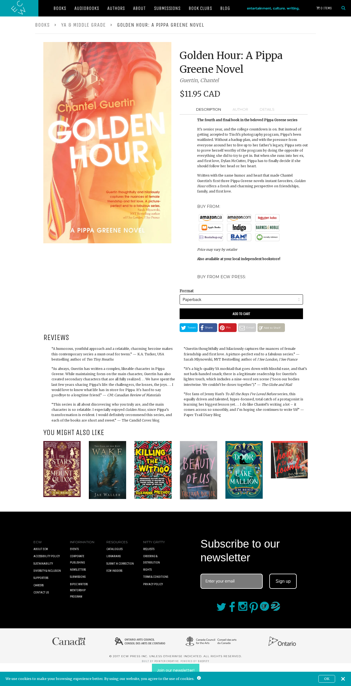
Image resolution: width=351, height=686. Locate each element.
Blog (225, 8)
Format (187, 290)
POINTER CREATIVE (166, 661)
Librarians (113, 556)
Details (267, 109)
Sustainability (43, 563)
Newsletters (78, 569)
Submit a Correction (120, 563)
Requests (148, 549)
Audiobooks (86, 8)
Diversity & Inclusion (47, 570)
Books (59, 8)
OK (326, 679)
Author (240, 109)
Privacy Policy (153, 584)
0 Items (326, 8)
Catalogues (114, 549)
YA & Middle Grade (83, 25)
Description (208, 109)
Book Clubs (200, 8)
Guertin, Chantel (199, 80)
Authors (116, 8)
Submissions (167, 8)
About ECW (40, 549)
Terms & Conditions (155, 576)
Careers (38, 585)
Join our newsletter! (175, 670)
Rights (147, 569)
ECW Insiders (114, 570)
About (139, 8)
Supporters (40, 577)
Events (74, 549)
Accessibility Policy (46, 556)
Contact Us (41, 592)
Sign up (283, 581)
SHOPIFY (203, 661)
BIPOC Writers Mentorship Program (79, 590)
